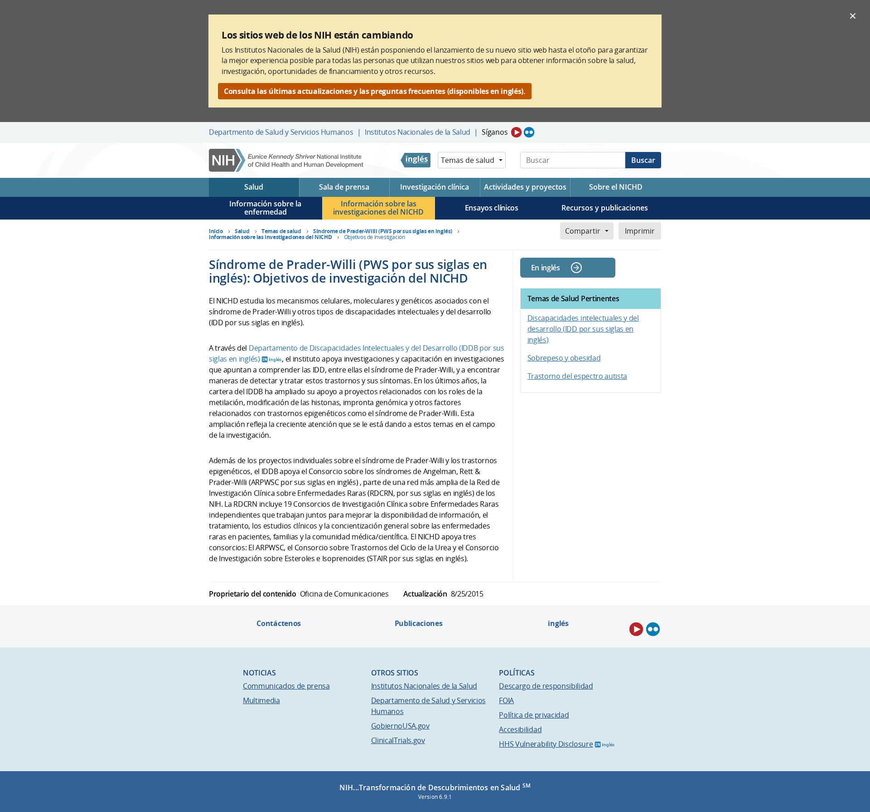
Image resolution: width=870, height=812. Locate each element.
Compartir (582, 231)
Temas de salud (467, 160)
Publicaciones (419, 623)
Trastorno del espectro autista (577, 376)
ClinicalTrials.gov (398, 740)
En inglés (545, 268)
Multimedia (261, 700)
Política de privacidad (534, 715)
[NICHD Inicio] (287, 160)
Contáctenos (278, 623)
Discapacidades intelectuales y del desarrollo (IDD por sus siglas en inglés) (583, 329)
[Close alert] (852, 15)
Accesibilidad (520, 729)
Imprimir (640, 231)
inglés (558, 623)
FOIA (506, 700)
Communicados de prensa (286, 686)
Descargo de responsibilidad (546, 686)
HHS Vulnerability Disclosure (546, 744)
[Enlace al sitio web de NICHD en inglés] (415, 160)
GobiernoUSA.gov (400, 726)
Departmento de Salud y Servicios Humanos (281, 132)
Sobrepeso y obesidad (564, 358)
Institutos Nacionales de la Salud (417, 132)
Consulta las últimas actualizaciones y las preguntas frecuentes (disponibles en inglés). (375, 91)
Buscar (643, 160)
